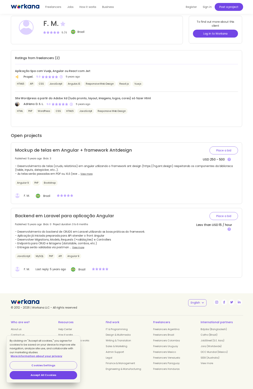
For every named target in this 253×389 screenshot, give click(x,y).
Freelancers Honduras (166, 369)
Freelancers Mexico (164, 352)
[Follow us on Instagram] (217, 302)
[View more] (229, 159)
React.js (124, 83)
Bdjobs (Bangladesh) (214, 329)
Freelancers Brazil (163, 334)
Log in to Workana (215, 34)
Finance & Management (120, 363)
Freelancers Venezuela (166, 357)
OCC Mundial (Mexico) (214, 352)
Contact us (18, 334)
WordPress (44, 111)
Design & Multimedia (118, 334)
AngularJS (74, 83)
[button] (224, 150)
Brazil (80, 32)
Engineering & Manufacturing (123, 369)
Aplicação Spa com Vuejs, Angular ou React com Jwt (52, 71)
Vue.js (137, 83)
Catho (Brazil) (209, 334)
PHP (30, 111)
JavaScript (55, 83)
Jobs (70, 7)
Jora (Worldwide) (211, 346)
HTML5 (20, 83)
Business (108, 7)
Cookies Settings (43, 365)
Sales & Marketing (116, 346)
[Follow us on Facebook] (224, 302)
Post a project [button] (228, 7)
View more (86, 174)
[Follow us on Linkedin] (239, 302)
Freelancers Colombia (166, 340)
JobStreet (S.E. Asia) (212, 340)
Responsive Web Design (100, 83)
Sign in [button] (207, 7)
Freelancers (53, 7)
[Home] (25, 7)
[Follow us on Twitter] (232, 302)
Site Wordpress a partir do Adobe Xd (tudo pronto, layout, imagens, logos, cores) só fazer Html (83, 98)
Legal (109, 357)
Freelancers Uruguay (165, 346)
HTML (20, 111)
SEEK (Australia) (210, 357)
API (31, 83)
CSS (41, 83)
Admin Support (115, 352)
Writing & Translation (118, 340)
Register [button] (191, 7)
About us (16, 329)
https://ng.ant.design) (158, 166)
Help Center (65, 329)
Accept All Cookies (43, 375)
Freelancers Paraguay (166, 363)
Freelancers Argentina (166, 329)
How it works (87, 7)
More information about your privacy (36, 356)
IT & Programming (117, 329)
